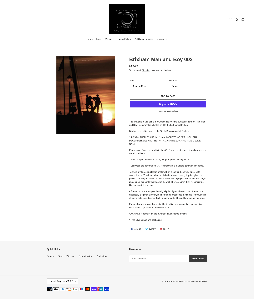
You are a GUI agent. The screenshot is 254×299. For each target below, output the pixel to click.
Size (132, 80)
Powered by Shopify (199, 281)
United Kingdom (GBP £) (61, 281)
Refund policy (85, 256)
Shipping (146, 70)
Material (173, 80)
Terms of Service (66, 256)
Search (50, 256)
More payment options (168, 111)
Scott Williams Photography (179, 281)
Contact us (101, 256)
